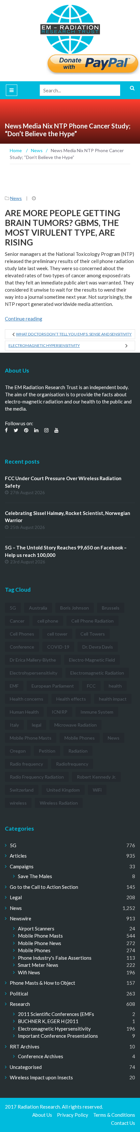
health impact (113, 699)
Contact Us (123, 1123)
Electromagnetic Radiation (97, 673)
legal (36, 725)
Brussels (110, 608)
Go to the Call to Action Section (44, 887)
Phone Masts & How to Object (42, 983)
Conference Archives (40, 1056)
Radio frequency (26, 764)
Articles (18, 856)
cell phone (47, 621)
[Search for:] (87, 90)
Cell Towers (92, 634)
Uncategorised (26, 1067)
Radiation (78, 751)
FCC (91, 686)
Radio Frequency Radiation (37, 777)
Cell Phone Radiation (92, 621)
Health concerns (26, 699)
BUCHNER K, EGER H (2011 (48, 1021)
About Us (42, 1115)
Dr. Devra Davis (97, 647)
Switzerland (22, 790)
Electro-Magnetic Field (92, 660)
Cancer (17, 621)
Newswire (20, 918)
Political (19, 993)
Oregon (18, 751)
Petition (47, 751)
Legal (16, 897)
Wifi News (29, 972)
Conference (22, 647)
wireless (18, 803)
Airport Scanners (36, 928)
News (16, 198)
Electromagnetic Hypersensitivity (44, 345)
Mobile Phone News (39, 943)
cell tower (57, 634)
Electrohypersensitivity (33, 673)
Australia (38, 608)
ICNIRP (59, 712)
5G (13, 608)
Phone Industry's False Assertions (54, 958)
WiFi (97, 790)
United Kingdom (63, 790)
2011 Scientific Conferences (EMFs (56, 1014)
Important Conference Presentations (58, 1036)
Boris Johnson (74, 608)
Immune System (96, 712)
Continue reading (23, 319)
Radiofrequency (72, 764)
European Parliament (53, 686)
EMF (14, 686)
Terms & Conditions (114, 1115)
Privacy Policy (72, 1115)
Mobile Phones (79, 738)
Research (20, 1004)
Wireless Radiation (59, 803)
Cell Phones (22, 634)
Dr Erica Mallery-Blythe (33, 660)
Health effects (71, 699)
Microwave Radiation (75, 725)
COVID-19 (58, 647)
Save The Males (35, 876)
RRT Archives (24, 1046)
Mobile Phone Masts (30, 738)
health (115, 686)
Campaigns (22, 866)
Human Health (24, 712)
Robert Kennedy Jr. (96, 777)
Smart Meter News (38, 965)
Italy (14, 725)
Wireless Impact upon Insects (41, 1077)
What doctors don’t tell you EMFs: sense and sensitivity (74, 334)
